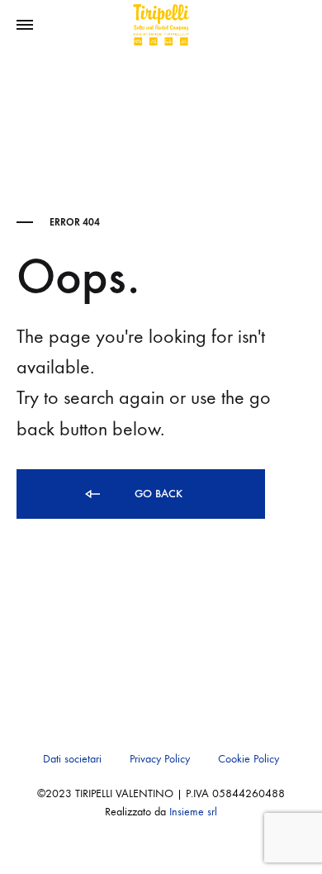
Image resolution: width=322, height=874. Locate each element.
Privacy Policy (160, 759)
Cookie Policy (248, 759)
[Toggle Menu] (25, 26)
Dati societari (72, 759)
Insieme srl (193, 812)
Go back (156, 494)
